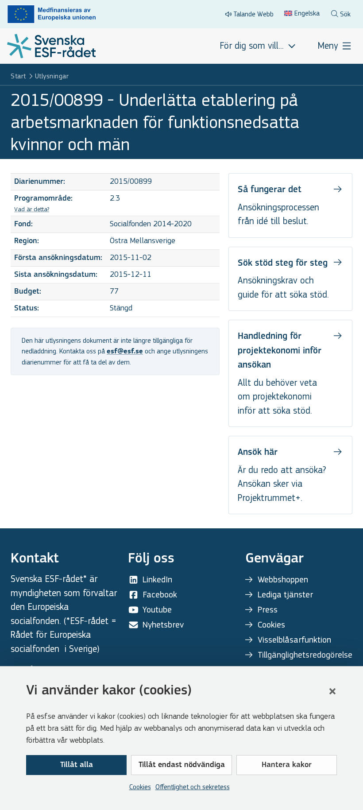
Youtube (157, 610)
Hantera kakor (287, 765)
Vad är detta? (31, 209)
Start (18, 76)
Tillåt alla (76, 765)
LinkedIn (157, 579)
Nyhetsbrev (163, 625)
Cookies (140, 787)
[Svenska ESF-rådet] (51, 46)
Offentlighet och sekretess (192, 787)
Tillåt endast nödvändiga (182, 765)
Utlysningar (52, 76)
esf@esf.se (125, 351)
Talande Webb (253, 14)
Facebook (160, 594)
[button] (332, 691)
